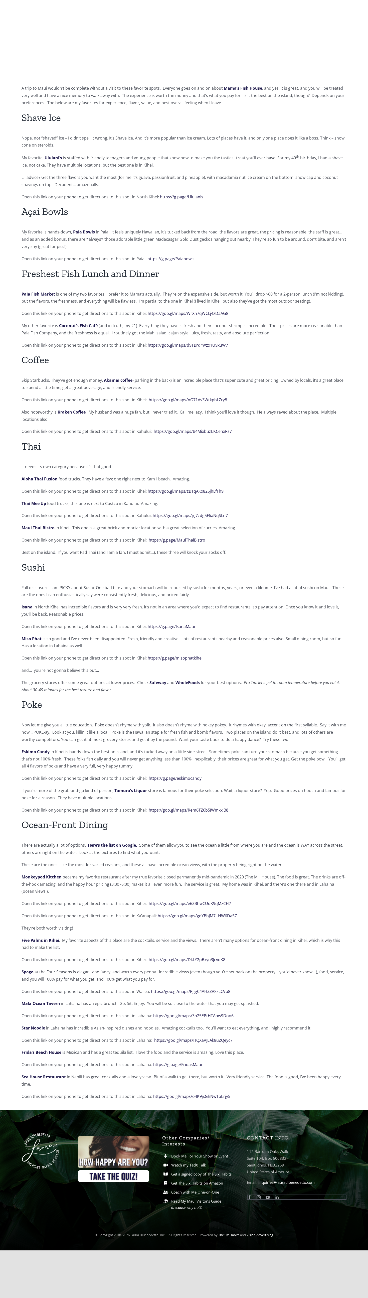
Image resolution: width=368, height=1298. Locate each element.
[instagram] (259, 1197)
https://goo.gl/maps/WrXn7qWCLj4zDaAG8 (188, 313)
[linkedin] (277, 1197)
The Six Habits (228, 1235)
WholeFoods (187, 682)
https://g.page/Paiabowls (171, 259)
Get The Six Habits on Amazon (197, 1183)
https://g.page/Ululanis (181, 197)
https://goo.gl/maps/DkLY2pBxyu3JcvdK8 (187, 959)
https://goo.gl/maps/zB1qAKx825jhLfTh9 (186, 491)
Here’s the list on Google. (112, 845)
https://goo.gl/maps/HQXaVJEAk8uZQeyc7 (193, 1040)
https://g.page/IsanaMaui (171, 626)
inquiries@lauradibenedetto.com (286, 1182)
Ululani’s (53, 158)
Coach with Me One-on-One (195, 1192)
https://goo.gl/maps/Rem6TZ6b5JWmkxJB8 (188, 810)
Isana (27, 607)
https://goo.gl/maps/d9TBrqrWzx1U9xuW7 (188, 345)
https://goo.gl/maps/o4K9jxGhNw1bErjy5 (191, 1096)
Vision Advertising (260, 1235)
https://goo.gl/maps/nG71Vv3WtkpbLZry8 (188, 400)
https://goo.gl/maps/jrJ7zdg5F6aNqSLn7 (190, 515)
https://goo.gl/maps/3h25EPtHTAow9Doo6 (193, 1015)
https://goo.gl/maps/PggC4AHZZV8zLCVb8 (190, 991)
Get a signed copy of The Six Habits (201, 1174)
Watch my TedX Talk (188, 1164)
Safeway (157, 682)
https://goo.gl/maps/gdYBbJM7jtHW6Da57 (197, 916)
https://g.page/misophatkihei (175, 658)
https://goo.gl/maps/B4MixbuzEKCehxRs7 (193, 431)
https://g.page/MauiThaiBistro (177, 540)
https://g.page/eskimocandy (175, 778)
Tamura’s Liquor (130, 790)
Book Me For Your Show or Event (199, 1155)
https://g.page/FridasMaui (177, 1064)
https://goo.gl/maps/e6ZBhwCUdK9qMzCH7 (190, 903)
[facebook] (250, 1197)
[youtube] (268, 1197)
